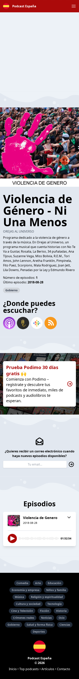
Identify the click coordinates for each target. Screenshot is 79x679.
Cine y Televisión (22, 611)
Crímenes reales (23, 618)
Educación (54, 583)
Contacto (63, 669)
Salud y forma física (40, 624)
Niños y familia (56, 590)
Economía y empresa (25, 590)
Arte (38, 583)
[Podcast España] (39, 646)
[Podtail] (23, 323)
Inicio (13, 669)
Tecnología (54, 604)
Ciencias (64, 624)
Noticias (46, 618)
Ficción (44, 611)
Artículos (47, 669)
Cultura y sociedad (28, 604)
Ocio (62, 618)
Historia (61, 611)
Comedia (22, 583)
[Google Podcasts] (37, 323)
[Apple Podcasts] (9, 323)
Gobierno (11, 290)
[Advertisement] (39, 52)
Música (19, 597)
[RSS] (51, 323)
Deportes (39, 631)
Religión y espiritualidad (47, 597)
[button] (73, 6)
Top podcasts (29, 669)
